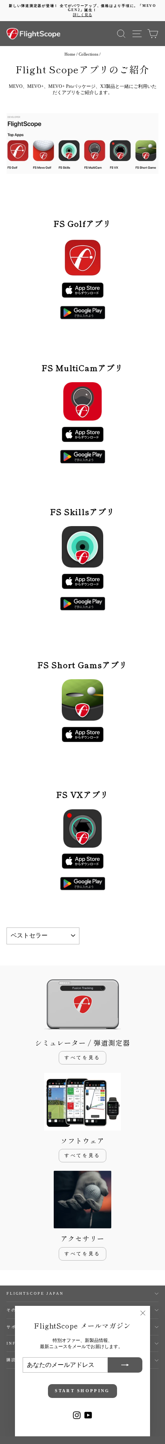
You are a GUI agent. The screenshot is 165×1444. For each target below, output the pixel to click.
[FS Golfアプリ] (82, 290)
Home (69, 54)
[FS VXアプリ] (82, 861)
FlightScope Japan (35, 1293)
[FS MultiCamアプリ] (82, 312)
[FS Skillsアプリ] (82, 581)
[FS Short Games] (82, 734)
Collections (88, 54)
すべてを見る (82, 1057)
